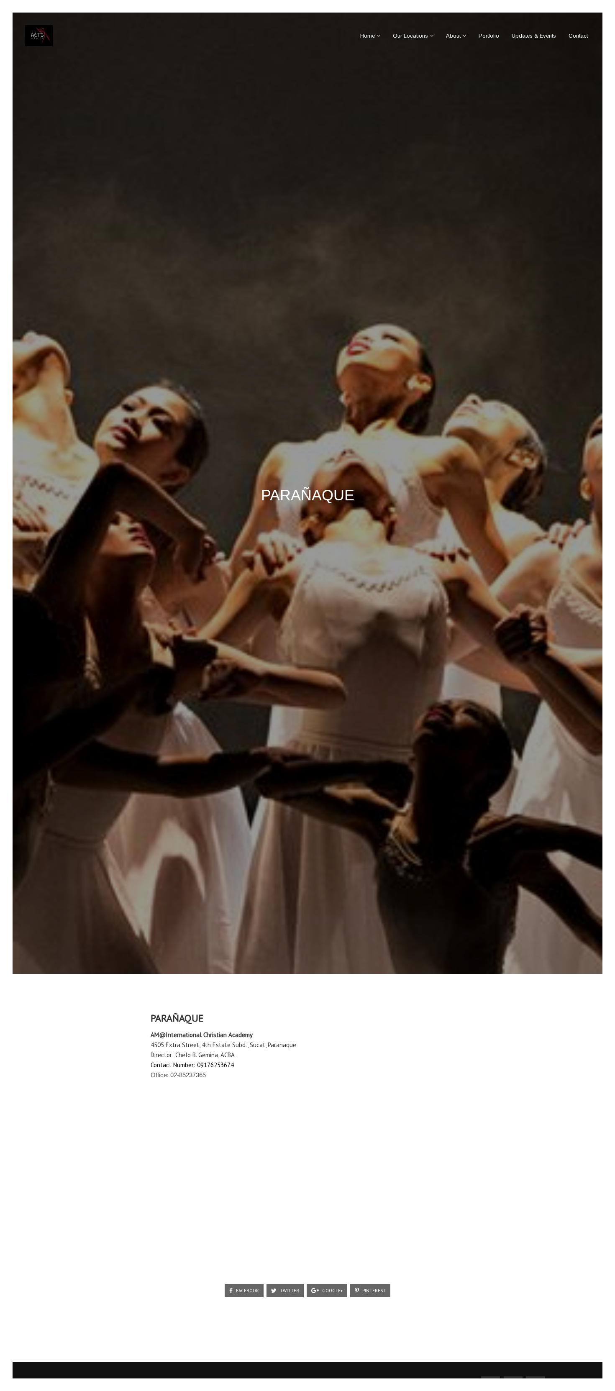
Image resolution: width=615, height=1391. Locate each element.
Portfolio (489, 36)
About (453, 36)
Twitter (289, 1291)
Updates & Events (534, 36)
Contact (578, 36)
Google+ (332, 1291)
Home (367, 36)
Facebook (247, 1291)
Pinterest (373, 1291)
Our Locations (410, 36)
